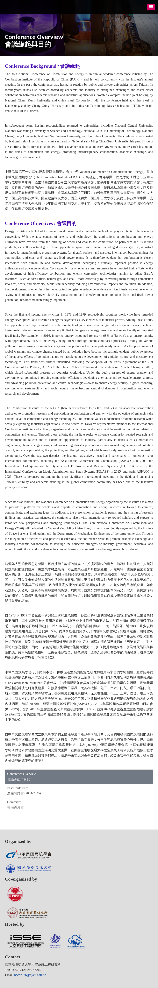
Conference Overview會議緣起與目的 (21, 776)
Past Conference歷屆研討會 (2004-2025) (24, 790)
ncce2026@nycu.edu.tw (30, 975)
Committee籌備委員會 (15, 804)
